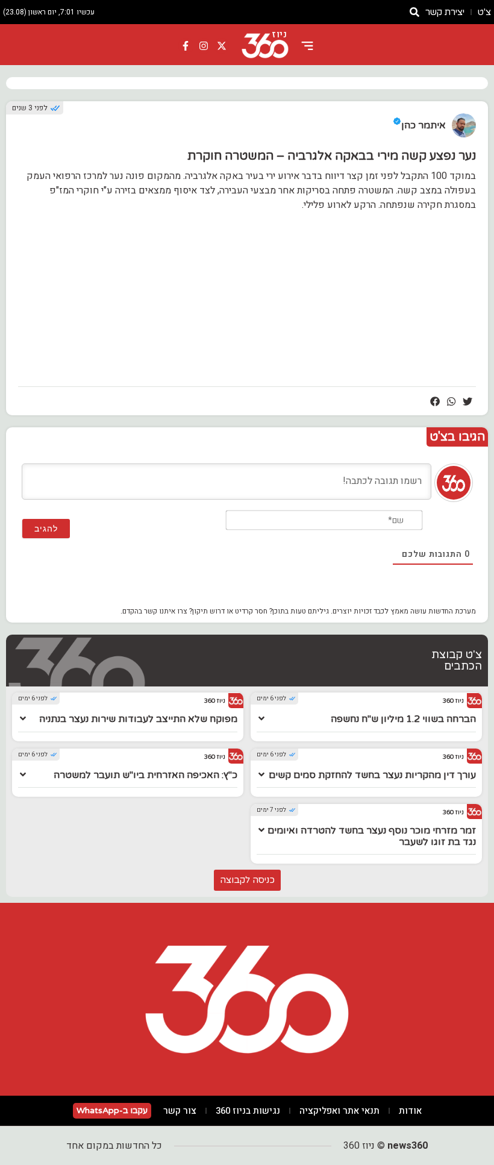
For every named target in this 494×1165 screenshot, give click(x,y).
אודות (410, 1110)
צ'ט (484, 12)
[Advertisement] (247, 305)
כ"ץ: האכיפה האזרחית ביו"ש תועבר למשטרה (145, 775)
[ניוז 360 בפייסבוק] (186, 46)
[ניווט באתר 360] (307, 45)
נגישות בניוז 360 (248, 1110)
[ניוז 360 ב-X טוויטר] (222, 46)
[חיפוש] (414, 12)
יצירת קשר (444, 12)
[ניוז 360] (265, 46)
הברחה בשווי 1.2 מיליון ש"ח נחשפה (403, 719)
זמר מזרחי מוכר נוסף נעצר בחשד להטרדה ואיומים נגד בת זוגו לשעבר (371, 836)
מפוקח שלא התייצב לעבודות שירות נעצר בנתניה (138, 719)
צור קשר (179, 1110)
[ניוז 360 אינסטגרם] (203, 46)
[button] (468, 401)
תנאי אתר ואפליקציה (339, 1110)
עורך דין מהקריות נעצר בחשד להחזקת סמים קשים (372, 775)
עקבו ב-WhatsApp (112, 1110)
